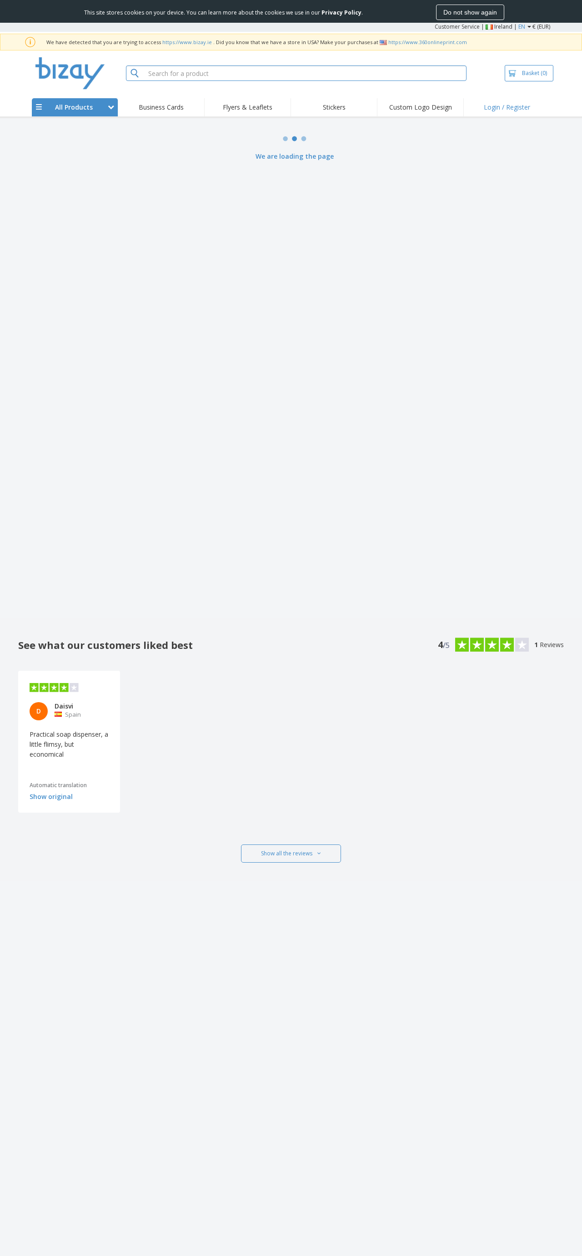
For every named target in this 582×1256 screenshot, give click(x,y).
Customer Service (457, 26)
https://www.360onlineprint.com (427, 42)
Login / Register (507, 107)
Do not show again (470, 12)
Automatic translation (58, 785)
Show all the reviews (286, 853)
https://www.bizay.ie (187, 42)
